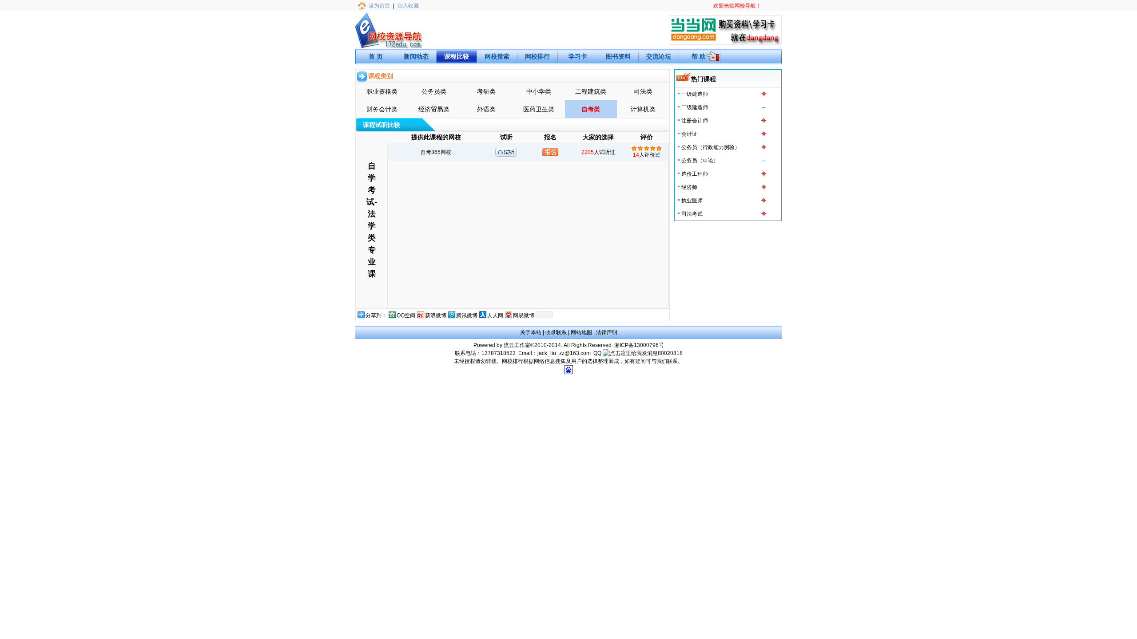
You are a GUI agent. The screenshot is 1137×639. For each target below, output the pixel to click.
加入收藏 (408, 6)
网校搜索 (497, 56)
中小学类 (538, 91)
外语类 (486, 109)
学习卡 (577, 56)
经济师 (689, 187)
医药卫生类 (538, 109)
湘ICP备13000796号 (639, 345)
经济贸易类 (433, 109)
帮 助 (699, 56)
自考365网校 (436, 152)
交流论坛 (658, 56)
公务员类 (433, 91)
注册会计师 (694, 121)
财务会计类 (382, 109)
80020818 (670, 353)
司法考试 (692, 214)
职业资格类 (382, 91)
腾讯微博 (466, 315)
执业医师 (692, 200)
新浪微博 (435, 315)
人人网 (495, 315)
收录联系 (556, 332)
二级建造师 (694, 107)
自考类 (590, 109)
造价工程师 (694, 174)
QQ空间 (406, 315)
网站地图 (581, 332)
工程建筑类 (590, 91)
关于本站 (530, 332)
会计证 (689, 134)
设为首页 (379, 6)
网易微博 (523, 315)
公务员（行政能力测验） (710, 147)
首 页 (376, 56)
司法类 (643, 91)
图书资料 (618, 56)
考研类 (486, 91)
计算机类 (643, 109)
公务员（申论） (700, 161)
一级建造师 (694, 94)
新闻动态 (416, 56)
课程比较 (456, 56)
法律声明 (606, 332)
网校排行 (537, 56)
